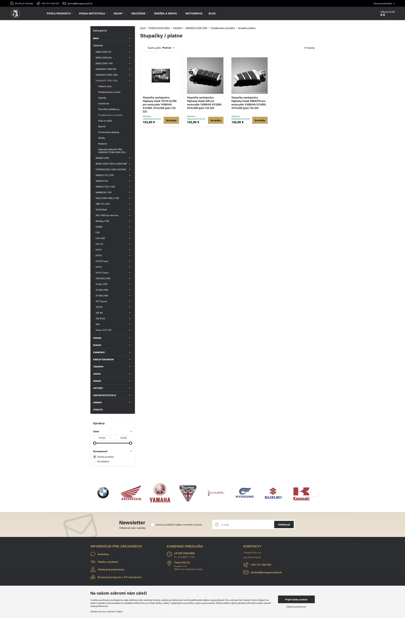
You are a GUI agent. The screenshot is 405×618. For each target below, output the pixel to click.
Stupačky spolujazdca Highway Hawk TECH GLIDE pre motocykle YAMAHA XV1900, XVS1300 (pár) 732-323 (160, 104)
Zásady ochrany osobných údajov (106, 611)
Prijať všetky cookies (296, 599)
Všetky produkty (106, 456)
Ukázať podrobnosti (296, 606)
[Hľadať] (366, 13)
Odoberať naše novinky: (132, 527)
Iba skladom (103, 461)
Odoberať (284, 524)
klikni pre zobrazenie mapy (188, 569)
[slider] (94, 443)
